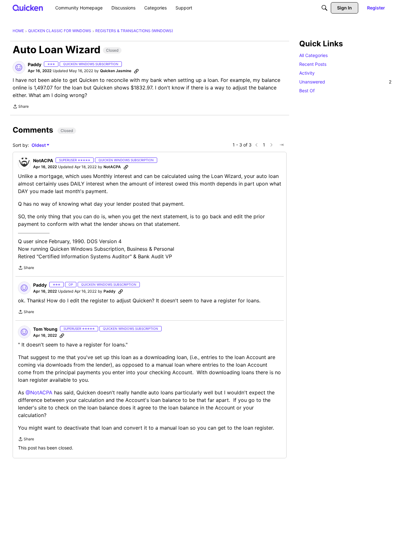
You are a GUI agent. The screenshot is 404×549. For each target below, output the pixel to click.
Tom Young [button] (45, 329)
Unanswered (345, 81)
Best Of (307, 90)
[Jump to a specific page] (281, 145)
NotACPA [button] (43, 160)
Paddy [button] (34, 64)
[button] (19, 67)
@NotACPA (39, 392)
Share (21, 107)
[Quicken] (28, 8)
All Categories (313, 55)
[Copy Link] (136, 71)
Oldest (39, 145)
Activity (307, 73)
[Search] (324, 8)
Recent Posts (312, 64)
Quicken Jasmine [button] (115, 70)
